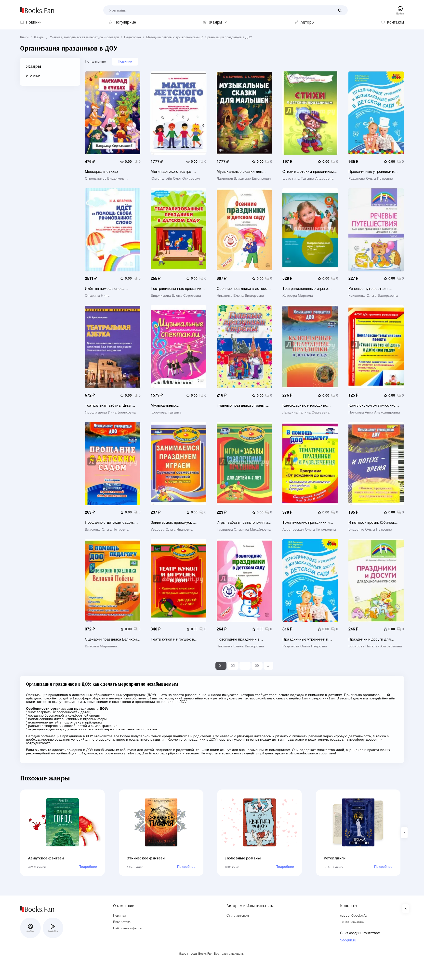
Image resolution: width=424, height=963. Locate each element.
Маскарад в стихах (102, 172)
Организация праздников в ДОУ (228, 37)
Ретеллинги (335, 858)
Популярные (95, 61)
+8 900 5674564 (352, 922)
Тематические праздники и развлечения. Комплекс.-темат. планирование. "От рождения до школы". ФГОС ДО (310, 522)
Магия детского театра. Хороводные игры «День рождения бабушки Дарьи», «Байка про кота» (175, 172)
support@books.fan (354, 915)
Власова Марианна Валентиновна (101, 646)
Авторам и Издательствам (249, 905)
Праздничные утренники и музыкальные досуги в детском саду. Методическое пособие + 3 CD (374, 172)
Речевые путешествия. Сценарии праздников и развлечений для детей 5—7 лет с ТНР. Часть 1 (373, 289)
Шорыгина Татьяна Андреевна (307, 178)
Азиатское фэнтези (46, 858)
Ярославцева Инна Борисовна (110, 412)
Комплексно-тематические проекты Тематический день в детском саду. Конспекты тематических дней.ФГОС (374, 405)
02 (233, 666)
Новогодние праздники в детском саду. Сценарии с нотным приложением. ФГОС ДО (242, 639)
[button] (404, 832)
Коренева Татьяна (166, 412)
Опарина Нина (97, 295)
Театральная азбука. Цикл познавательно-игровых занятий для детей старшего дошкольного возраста (110, 405)
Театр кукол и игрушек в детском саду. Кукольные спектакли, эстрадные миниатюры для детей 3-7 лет (177, 639)
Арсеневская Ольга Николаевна (309, 529)
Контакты (348, 905)
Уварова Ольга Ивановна (172, 529)
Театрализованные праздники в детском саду (178, 289)
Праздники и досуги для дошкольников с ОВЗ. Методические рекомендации (374, 639)
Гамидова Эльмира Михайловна (244, 529)
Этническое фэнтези (146, 858)
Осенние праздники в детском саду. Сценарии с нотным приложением (243, 289)
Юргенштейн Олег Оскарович (175, 178)
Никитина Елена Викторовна (240, 295)
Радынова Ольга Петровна (370, 178)
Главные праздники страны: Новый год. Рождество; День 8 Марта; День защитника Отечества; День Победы (243, 405)
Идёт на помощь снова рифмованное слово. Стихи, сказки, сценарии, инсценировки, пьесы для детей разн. (112, 289)
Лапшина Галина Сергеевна (306, 412)
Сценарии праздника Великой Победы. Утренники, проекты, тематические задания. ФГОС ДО (111, 639)
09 (257, 666)
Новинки (125, 61)
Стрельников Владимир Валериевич (104, 178)
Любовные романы (243, 858)
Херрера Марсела (297, 295)
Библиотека (122, 922)
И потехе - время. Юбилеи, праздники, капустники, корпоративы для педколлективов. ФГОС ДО (372, 522)
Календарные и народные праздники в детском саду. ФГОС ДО (306, 405)
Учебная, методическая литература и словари (84, 37)
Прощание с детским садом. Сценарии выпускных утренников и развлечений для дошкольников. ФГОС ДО (112, 522)
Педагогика (132, 37)
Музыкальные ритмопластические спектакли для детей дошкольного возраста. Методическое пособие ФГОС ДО (178, 405)
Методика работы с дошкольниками (172, 37)
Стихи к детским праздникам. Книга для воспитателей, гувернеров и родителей (308, 172)
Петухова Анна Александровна (374, 412)
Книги (24, 37)
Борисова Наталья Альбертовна (375, 646)
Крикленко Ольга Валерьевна (373, 295)
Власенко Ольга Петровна (107, 529)
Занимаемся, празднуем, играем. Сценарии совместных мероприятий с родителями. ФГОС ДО (177, 522)
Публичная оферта (127, 928)
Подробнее (88, 867)
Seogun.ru (348, 940)
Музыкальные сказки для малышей (239, 172)
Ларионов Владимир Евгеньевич (244, 178)
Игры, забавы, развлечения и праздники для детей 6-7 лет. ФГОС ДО (242, 522)
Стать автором (237, 915)
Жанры (39, 37)
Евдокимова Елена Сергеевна (176, 295)
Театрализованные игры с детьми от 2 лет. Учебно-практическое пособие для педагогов (305, 289)
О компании (123, 905)
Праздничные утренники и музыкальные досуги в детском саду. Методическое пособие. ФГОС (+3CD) (308, 639)
